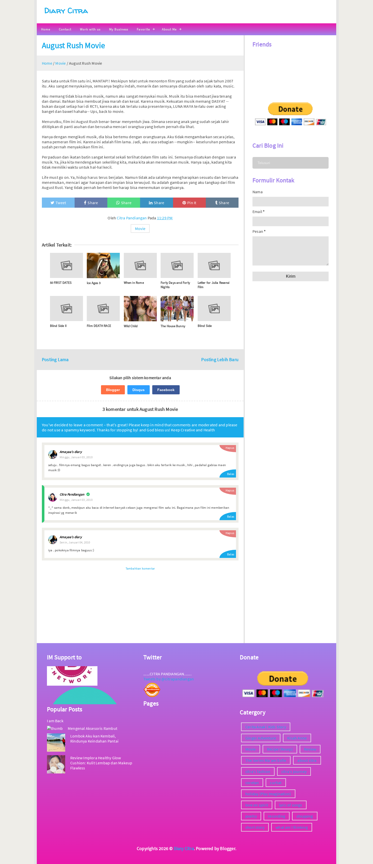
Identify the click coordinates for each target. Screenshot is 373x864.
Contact (65, 29)
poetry (251, 816)
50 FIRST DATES (61, 282)
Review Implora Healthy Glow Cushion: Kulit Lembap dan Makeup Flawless (101, 762)
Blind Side (205, 326)
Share (93, 202)
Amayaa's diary (71, 452)
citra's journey (294, 771)
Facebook (166, 390)
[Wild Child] (140, 308)
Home (45, 29)
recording (276, 816)
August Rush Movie (73, 45)
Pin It (191, 202)
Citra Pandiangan (72, 494)
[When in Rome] (140, 265)
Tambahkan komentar (140, 568)
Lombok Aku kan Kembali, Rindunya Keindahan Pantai (94, 738)
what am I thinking (292, 827)
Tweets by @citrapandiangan (168, 678)
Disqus (138, 390)
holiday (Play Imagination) (268, 793)
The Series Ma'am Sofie (265, 760)
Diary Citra (66, 10)
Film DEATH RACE (99, 326)
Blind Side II (58, 326)
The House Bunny (173, 326)
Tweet (61, 202)
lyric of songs (290, 804)
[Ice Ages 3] (103, 265)
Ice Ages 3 (93, 283)
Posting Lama (55, 359)
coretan (252, 782)
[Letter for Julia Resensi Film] (214, 265)
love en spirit (256, 804)
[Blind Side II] (66, 308)
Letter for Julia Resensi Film (214, 284)
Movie (140, 228)
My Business (118, 29)
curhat (275, 782)
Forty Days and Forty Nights (175, 284)
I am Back (55, 720)
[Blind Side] (214, 308)
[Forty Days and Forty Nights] (177, 265)
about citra (306, 760)
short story (254, 827)
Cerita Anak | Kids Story (265, 726)
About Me (169, 29)
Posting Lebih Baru (220, 359)
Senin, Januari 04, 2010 (75, 542)
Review (310, 749)
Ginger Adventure (260, 737)
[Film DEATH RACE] (103, 308)
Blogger (113, 390)
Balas (230, 474)
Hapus (230, 448)
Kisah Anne (297, 737)
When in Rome (134, 282)
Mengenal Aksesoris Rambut (92, 728)
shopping (304, 816)
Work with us (90, 29)
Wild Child (131, 326)
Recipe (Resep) (280, 749)
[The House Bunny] (177, 308)
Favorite (143, 29)
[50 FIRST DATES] (66, 265)
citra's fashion (257, 771)
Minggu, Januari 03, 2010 (76, 457)
